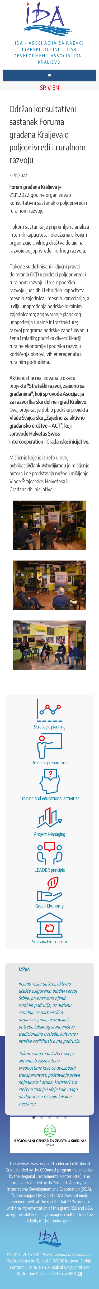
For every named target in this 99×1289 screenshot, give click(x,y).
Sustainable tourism (49, 941)
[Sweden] (49, 1097)
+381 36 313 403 (38, 1267)
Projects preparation (49, 762)
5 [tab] (65, 1083)
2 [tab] (41, 1083)
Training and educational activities (49, 798)
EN (55, 87)
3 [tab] (49, 1083)
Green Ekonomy (49, 905)
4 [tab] (57, 1083)
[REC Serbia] (49, 1134)
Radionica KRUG (64, 1273)
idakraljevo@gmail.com (70, 1267)
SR (43, 87)
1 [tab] (33, 1083)
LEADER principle (49, 870)
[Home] (49, 20)
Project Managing (49, 834)
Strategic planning (49, 726)
